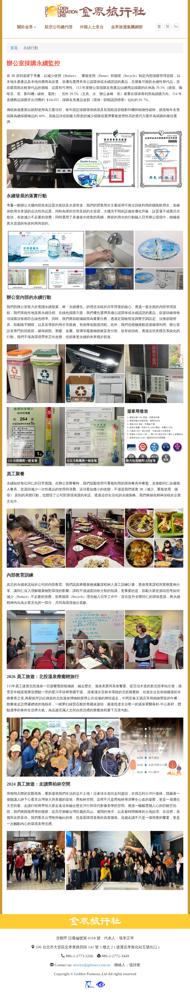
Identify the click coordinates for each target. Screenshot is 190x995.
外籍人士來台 (92, 27)
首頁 (14, 48)
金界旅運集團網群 (127, 27)
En (176, 27)
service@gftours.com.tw (92, 965)
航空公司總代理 (58, 27)
